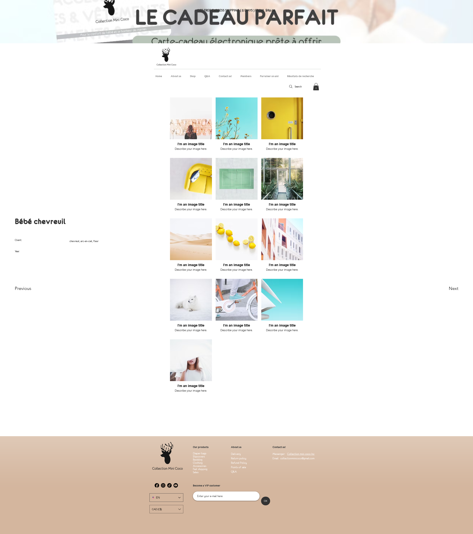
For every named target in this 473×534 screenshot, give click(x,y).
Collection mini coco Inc (300, 453)
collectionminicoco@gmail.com (297, 458)
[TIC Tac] (169, 485)
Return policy (238, 458)
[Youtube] (175, 485)
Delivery (236, 453)
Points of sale (239, 467)
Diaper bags (199, 453)
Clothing (198, 462)
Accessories (199, 465)
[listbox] (166, 509)
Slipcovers (199, 456)
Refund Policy (239, 462)
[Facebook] (157, 485)
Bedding (197, 459)
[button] (316, 86)
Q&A (234, 471)
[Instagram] (163, 485)
